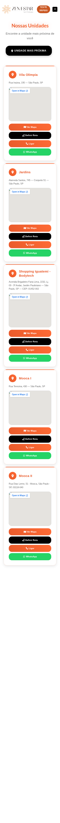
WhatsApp (31, 152)
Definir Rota (31, 135)
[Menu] (54, 9)
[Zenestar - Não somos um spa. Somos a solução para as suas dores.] (17, 9)
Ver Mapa (31, 127)
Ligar (31, 143)
